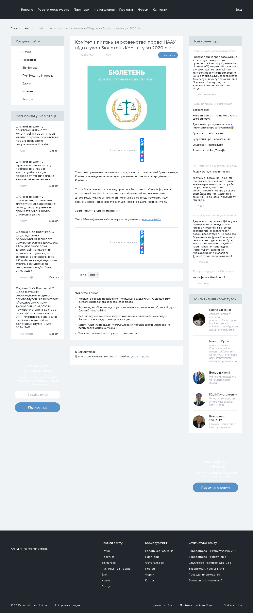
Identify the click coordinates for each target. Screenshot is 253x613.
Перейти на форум (215, 487)
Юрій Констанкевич (223, 394)
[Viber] (142, 156)
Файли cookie (233, 605)
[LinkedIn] (142, 148)
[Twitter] (142, 144)
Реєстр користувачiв (53, 9)
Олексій (203, 262)
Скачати (54, 150)
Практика (29, 60)
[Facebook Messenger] (142, 160)
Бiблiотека (30, 67)
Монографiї (26, 277)
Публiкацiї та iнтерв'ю (38, 75)
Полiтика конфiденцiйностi (197, 605)
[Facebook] (142, 140)
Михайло (203, 283)
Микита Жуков (219, 341)
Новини (29, 28)
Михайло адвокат (208, 94)
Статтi (23, 150)
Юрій (201, 205)
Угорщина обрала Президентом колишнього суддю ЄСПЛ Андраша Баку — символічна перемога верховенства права (125, 300)
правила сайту (162, 605)
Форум (143, 9)
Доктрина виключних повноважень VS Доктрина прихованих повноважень (215, 103)
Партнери (81, 9)
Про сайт (126, 9)
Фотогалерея (104, 9)
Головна (27, 9)
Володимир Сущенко (217, 418)
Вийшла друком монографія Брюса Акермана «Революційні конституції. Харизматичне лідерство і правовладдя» (123, 317)
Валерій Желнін (220, 372)
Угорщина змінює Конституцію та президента (107, 333)
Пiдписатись (37, 407)
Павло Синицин (220, 310)
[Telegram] (142, 152)
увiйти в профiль (140, 356)
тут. (117, 210)
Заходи (28, 99)
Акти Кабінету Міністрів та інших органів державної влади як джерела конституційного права (215, 165)
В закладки (168, 55)
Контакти (160, 9)
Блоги (27, 83)
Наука (27, 52)
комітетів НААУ (151, 219)
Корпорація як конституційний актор (215, 215)
